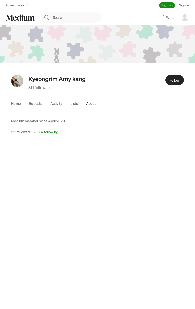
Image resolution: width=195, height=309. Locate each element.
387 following (48, 132)
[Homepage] (20, 17)
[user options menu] (185, 17)
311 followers (39, 87)
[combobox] (77, 17)
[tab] (16, 103)
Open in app (15, 5)
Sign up (167, 5)
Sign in (184, 5)
